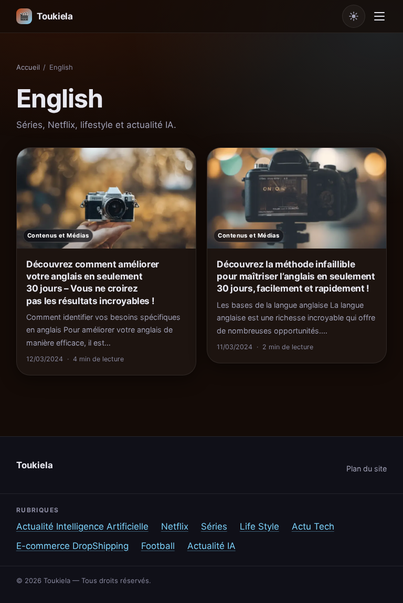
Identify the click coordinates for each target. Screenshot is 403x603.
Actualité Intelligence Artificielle (82, 526)
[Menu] (379, 16)
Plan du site (366, 468)
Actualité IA (211, 546)
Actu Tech (313, 526)
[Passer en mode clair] (353, 16)
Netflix (174, 526)
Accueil (28, 67)
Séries (214, 526)
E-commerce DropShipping (72, 546)
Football (158, 546)
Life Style (259, 526)
